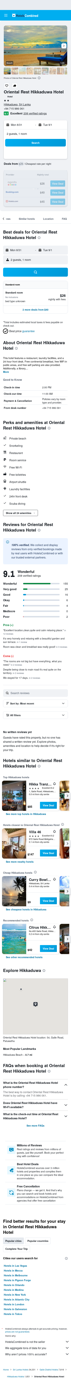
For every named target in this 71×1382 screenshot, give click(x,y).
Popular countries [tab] (37, 1241)
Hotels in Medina (14, 1290)
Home (6, 1369)
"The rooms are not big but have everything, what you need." (32, 662)
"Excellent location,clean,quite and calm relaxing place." (34, 631)
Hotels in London (14, 1304)
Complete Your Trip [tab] (16, 1248)
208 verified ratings (35, 113)
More (6, 372)
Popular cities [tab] (13, 1241)
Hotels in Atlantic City (16, 1299)
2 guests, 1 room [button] (17, 134)
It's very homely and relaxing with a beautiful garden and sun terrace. (34, 640)
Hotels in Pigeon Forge (17, 1280)
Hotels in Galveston (15, 1309)
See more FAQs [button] (35, 1125)
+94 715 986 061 (14, 108)
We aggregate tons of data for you (25, 1348)
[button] (6, 15)
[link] (26, 813)
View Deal (48, 805)
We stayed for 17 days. (21, 677)
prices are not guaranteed (17, 1331)
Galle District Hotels (49, 1369)
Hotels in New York (15, 1294)
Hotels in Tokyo (13, 1314)
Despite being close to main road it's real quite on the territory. (32, 671)
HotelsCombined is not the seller (25, 1342)
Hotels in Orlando (14, 1285)
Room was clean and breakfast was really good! (35, 646)
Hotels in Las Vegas (15, 1265)
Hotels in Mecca (13, 1270)
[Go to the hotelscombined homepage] (25, 15)
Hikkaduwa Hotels (15, 1376)
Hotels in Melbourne (16, 1275)
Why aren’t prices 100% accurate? (26, 1354)
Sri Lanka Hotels (20, 1369)
